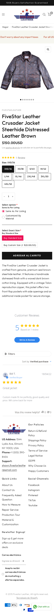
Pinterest (33, 495)
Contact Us (8, 490)
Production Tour (11, 514)
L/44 (6, 176)
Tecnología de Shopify (27, 597)
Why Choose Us (37, 465)
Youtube (32, 505)
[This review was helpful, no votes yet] (43, 412)
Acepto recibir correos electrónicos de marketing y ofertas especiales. (15, 574)
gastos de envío (13, 147)
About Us (7, 484)
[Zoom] (48, 49)
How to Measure (11, 504)
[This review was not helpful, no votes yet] (48, 412)
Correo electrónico (11, 555)
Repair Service (10, 509)
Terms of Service (37, 450)
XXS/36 (8, 168)
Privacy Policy (36, 445)
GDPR (31, 460)
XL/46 (18, 176)
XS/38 (21, 168)
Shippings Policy (37, 440)
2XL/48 (31, 176)
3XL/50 (45, 176)
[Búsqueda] (44, 14)
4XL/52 (8, 184)
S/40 (32, 168)
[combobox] (36, 361)
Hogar (5, 27)
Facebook (33, 484)
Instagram (34, 490)
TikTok (32, 500)
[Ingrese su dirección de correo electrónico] (23, 561)
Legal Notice (35, 455)
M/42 (43, 168)
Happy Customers (38, 470)
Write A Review (27, 339)
